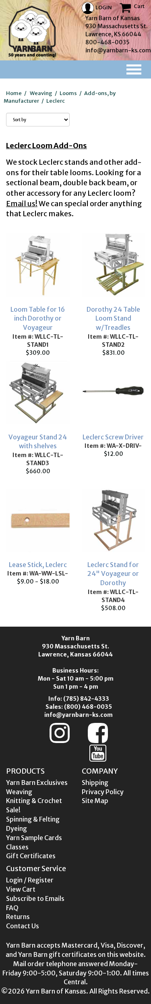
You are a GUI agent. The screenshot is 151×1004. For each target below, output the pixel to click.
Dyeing (16, 828)
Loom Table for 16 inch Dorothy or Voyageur (37, 318)
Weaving (41, 93)
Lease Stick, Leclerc (38, 565)
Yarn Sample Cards (34, 838)
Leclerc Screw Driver (113, 437)
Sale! (13, 810)
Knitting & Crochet (34, 801)
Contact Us (22, 926)
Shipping (95, 782)
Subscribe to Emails (35, 898)
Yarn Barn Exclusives (37, 782)
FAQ (12, 908)
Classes (17, 847)
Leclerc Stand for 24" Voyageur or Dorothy (113, 574)
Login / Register (30, 880)
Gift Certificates (31, 856)
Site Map (95, 801)
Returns (18, 917)
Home (14, 93)
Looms (68, 93)
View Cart (20, 889)
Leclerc (55, 100)
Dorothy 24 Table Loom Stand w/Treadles (113, 318)
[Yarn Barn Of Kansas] (32, 31)
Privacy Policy (103, 792)
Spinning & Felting (33, 819)
